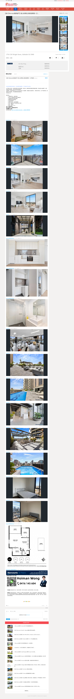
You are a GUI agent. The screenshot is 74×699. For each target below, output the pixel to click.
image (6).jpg (8, 500)
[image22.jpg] (27, 464)
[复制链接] (35, 78)
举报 (46, 605)
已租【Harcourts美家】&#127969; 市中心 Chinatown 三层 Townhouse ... (27, 634)
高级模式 (46, 611)
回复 (8, 605)
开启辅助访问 (43, 0)
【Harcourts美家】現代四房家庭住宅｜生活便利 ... (23, 643)
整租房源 (8, 74)
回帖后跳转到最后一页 (15, 619)
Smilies (14, 611)
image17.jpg (7, 377)
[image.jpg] (27, 225)
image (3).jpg (8, 167)
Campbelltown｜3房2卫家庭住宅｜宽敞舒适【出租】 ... (24, 647)
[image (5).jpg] (27, 487)
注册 (11, 0)
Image (9, 611)
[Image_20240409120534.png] (27, 313)
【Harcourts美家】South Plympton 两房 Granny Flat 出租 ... (25, 651)
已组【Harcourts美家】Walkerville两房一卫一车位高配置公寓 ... (26, 638)
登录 (6, 0)
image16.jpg (7, 353)
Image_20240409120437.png (10, 268)
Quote (12, 611)
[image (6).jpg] (27, 511)
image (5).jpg (8, 476)
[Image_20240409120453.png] (27, 546)
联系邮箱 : (58, 0)
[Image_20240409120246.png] (27, 252)
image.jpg (7, 214)
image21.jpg (7, 427)
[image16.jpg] (27, 365)
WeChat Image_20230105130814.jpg (11, 569)
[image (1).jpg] (27, 155)
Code (13, 611)
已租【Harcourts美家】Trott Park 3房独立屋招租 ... (23, 669)
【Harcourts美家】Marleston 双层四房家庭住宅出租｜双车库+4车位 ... (27, 686)
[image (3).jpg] (27, 178)
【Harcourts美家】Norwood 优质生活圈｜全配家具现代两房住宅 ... (26, 660)
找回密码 (9, 0)
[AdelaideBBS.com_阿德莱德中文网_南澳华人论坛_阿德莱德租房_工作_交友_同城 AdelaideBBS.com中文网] (11, 4)
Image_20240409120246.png (10, 238)
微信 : (66, 0)
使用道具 (43, 605)
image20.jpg (7, 402)
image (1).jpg (8, 143)
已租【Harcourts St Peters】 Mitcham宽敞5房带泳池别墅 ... (25, 630)
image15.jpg (7, 328)
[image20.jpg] (27, 414)
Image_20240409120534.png (10, 298)
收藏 (25, 601)
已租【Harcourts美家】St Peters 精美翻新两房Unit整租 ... (24, 673)
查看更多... (27, 690)
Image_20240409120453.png (10, 523)
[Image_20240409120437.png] (27, 283)
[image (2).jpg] (27, 131)
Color (8, 611)
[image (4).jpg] (27, 202)
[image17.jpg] (27, 390)
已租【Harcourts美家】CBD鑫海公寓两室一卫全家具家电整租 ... (26, 682)
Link (10, 611)
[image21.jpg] (27, 439)
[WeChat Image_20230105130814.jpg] (27, 578)
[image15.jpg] (27, 340)
